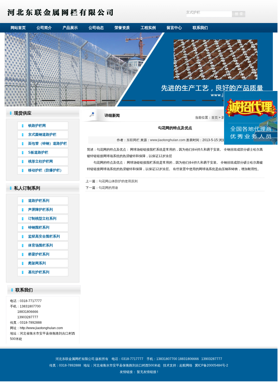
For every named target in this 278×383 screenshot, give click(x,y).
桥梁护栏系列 (38, 254)
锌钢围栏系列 (38, 227)
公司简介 (44, 27)
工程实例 (148, 27)
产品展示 (70, 27)
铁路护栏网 (37, 126)
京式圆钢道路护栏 (42, 134)
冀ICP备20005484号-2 (211, 365)
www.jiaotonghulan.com (167, 140)
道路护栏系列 (38, 201)
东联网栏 (133, 140)
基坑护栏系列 (38, 272)
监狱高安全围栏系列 (44, 236)
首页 (214, 117)
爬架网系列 (37, 263)
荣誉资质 (122, 27)
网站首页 (18, 27)
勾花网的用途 (108, 188)
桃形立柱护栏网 (40, 161)
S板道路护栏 (38, 152)
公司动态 (96, 27)
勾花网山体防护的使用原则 (118, 181)
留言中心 (174, 27)
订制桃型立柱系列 (42, 218)
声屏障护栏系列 (40, 209)
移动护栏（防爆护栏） (45, 170)
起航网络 (185, 365)
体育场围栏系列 (40, 245)
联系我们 (200, 27)
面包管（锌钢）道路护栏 (47, 143)
